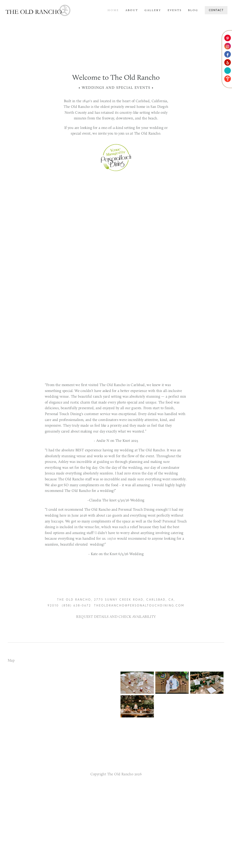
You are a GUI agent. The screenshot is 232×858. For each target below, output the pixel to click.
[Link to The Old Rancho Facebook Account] (227, 54)
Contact (216, 10)
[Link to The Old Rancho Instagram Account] (227, 46)
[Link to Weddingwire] (227, 70)
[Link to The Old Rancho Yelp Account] (227, 62)
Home (113, 10)
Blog (193, 10)
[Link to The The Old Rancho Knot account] (227, 78)
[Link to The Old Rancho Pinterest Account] (227, 38)
